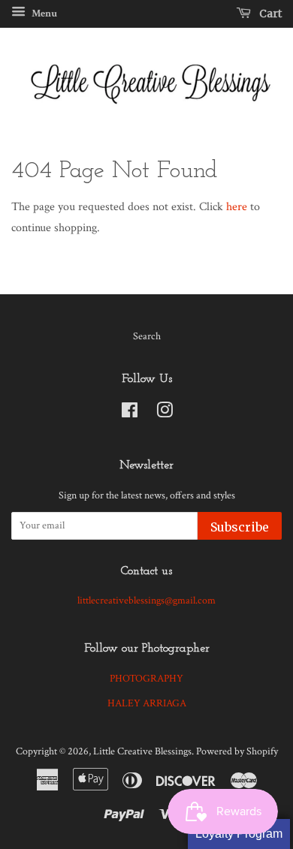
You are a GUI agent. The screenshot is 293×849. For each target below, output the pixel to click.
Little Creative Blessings (142, 751)
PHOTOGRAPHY (146, 678)
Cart (269, 13)
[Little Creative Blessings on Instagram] (164, 413)
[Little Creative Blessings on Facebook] (129, 413)
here (236, 207)
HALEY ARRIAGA (146, 703)
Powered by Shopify (237, 751)
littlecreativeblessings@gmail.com (146, 600)
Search (147, 336)
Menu (43, 13)
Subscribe (239, 526)
